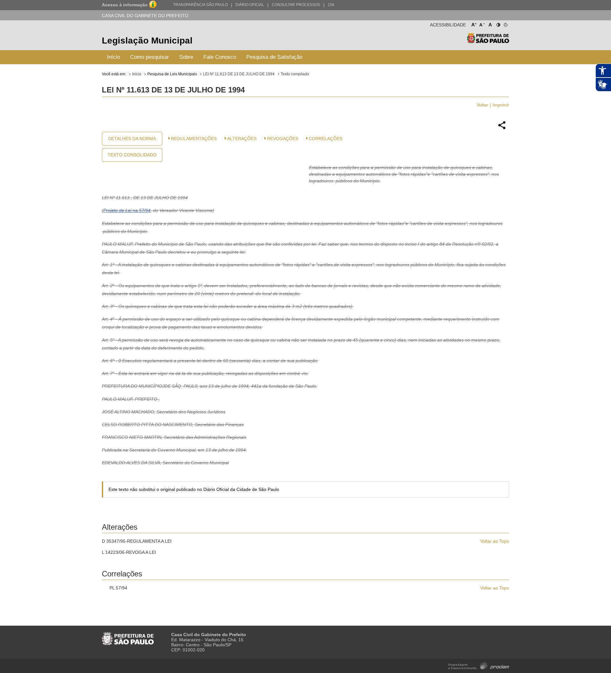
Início (113, 57)
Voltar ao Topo (494, 541)
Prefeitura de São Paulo (488, 41)
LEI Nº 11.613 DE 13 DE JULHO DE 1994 (239, 74)
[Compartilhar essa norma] (502, 128)
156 (331, 5)
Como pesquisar (149, 57)
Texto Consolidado (132, 154)
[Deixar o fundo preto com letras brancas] (498, 23)
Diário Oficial (249, 5)
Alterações (241, 138)
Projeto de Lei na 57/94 (127, 210)
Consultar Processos (296, 5)
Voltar (482, 104)
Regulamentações (194, 138)
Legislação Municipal (147, 40)
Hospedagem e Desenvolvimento (478, 665)
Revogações (282, 138)
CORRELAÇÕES (325, 138)
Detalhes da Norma (132, 138)
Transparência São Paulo (200, 5)
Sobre (186, 57)
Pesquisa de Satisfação (274, 57)
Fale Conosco (219, 57)
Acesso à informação (125, 4)
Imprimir (501, 104)
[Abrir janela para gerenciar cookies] (505, 23)
